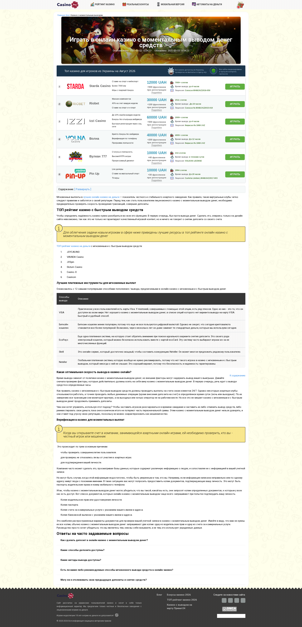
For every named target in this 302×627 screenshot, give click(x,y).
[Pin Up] (75, 174)
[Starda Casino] (75, 87)
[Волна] (75, 139)
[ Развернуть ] (82, 189)
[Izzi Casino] (75, 121)
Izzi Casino (97, 120)
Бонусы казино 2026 (179, 594)
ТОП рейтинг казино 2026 (182, 599)
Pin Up (94, 173)
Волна (94, 138)
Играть (235, 86)
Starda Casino (100, 85)
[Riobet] (75, 104)
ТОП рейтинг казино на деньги (73, 246)
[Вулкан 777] (75, 157)
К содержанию (237, 375)
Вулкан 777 (98, 156)
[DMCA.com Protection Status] (229, 610)
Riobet (94, 103)
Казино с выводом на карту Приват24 (179, 606)
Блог (159, 594)
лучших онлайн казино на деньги (101, 197)
